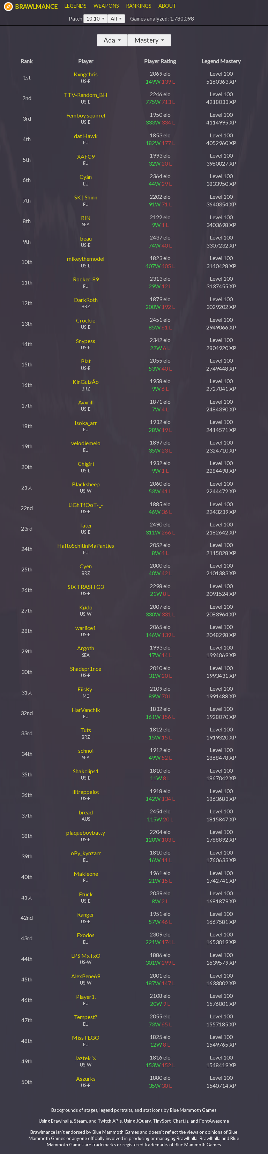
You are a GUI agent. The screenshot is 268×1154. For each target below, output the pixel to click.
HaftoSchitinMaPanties (85, 545)
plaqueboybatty (85, 832)
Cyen (86, 566)
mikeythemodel (85, 258)
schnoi (86, 750)
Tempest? (85, 1016)
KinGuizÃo (86, 381)
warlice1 (85, 627)
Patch (84, 18)
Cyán (86, 176)
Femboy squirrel (85, 115)
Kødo (85, 607)
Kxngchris (86, 74)
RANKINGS (138, 6)
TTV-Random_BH (85, 94)
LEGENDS (76, 6)
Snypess (85, 340)
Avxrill (86, 402)
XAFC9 (86, 156)
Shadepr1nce (85, 668)
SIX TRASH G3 (86, 586)
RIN (86, 217)
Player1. (86, 996)
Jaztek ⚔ (86, 1058)
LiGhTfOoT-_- (85, 504)
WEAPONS (106, 6)
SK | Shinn (85, 197)
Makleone (86, 873)
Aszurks (86, 1078)
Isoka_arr (86, 422)
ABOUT (167, 6)
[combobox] (116, 18)
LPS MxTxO (85, 955)
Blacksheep (86, 484)
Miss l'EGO (85, 1037)
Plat (86, 361)
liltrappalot (85, 791)
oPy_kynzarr (86, 853)
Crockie (85, 320)
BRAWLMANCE (36, 6)
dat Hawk (86, 135)
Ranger (85, 914)
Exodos (86, 935)
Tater (85, 525)
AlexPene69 (85, 976)
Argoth (85, 648)
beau (86, 238)
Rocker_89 (86, 279)
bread (86, 812)
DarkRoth (86, 299)
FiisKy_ (85, 689)
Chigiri (86, 463)
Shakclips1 (86, 771)
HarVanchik (86, 709)
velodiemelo (85, 443)
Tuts (85, 730)
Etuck (86, 894)
